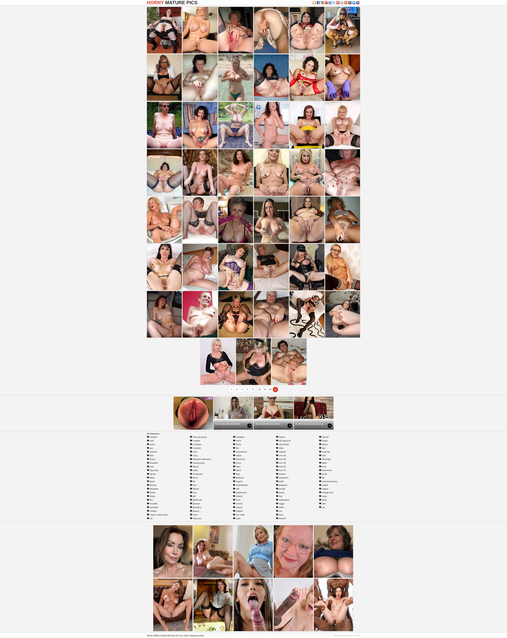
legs (237, 474)
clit (150, 518)
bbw (151, 455)
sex (280, 511)
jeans (238, 463)
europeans (197, 474)
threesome (326, 470)
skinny (324, 444)
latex (237, 467)
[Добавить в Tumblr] (349, 2)
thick (323, 467)
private (281, 489)
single (324, 441)
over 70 (282, 470)
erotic (195, 470)
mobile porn (241, 492)
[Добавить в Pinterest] (338, 2)
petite (281, 481)
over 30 (282, 455)
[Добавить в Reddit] (342, 2)
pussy (281, 492)
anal (151, 441)
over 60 (282, 467)
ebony (195, 467)
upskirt (324, 485)
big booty (153, 470)
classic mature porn (158, 515)
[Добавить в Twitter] (353, 2)
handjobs (240, 437)
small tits (325, 452)
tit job (324, 474)
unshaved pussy (329, 481)
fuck (194, 492)
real (280, 496)
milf (237, 489)
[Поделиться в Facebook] (318, 2)
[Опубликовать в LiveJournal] (334, 2)
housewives (241, 452)
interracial (240, 459)
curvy (195, 455)
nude (238, 518)
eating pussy (198, 463)
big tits (152, 474)
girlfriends (197, 500)
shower (325, 437)
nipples (239, 511)
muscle (239, 504)
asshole (153, 452)
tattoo (324, 463)
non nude (240, 515)
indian (238, 455)
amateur (153, 437)
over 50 (282, 463)
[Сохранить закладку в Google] (322, 2)
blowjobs (153, 489)
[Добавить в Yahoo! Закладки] (357, 2)
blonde (152, 485)
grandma (196, 507)
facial (195, 478)
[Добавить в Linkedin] (330, 2)
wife (323, 504)
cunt (194, 452)
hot (237, 448)
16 (275, 389)
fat (193, 481)
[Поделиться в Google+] (326, 2)
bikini (152, 478)
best (151, 467)
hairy (194, 515)
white (324, 500)
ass (151, 448)
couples (196, 441)
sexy (280, 515)
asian (152, 444)
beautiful (153, 463)
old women (283, 444)
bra (151, 500)
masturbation (241, 485)
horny (238, 444)
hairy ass (196, 518)
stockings (326, 459)
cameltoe (153, 507)
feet (194, 485)
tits (323, 478)
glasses (196, 504)
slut (323, 448)
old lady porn (284, 441)
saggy (281, 504)
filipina (195, 489)
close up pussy (199, 437)
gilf (194, 496)
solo (323, 455)
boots (152, 496)
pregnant (282, 485)
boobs (152, 492)
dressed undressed (201, 459)
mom (237, 500)
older (281, 448)
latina (238, 470)
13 (259, 389)
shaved (282, 518)
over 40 (282, 459)
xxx (323, 507)
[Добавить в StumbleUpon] (346, 2)
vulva (324, 496)
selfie (281, 507)
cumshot (196, 448)
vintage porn (327, 492)
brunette (153, 504)
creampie (196, 444)
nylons (281, 437)
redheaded (283, 500)
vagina (324, 489)
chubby (153, 511)
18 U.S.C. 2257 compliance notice (190, 635)
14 (265, 389)
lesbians (239, 478)
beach (152, 459)
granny (195, 511)
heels (238, 441)
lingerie (239, 481)
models (239, 496)
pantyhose (283, 478)
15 (270, 389)
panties (282, 474)
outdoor (282, 452)
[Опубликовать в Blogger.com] (314, 2)
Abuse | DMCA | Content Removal (161, 635)
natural (238, 507)
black (152, 481)
